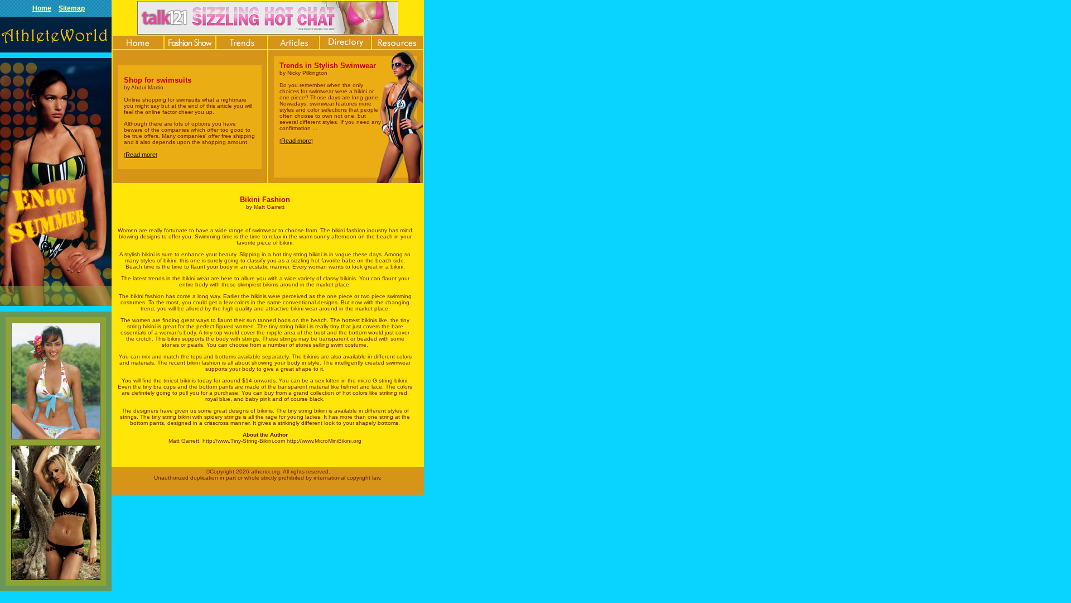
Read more (141, 154)
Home (41, 8)
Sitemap (72, 8)
